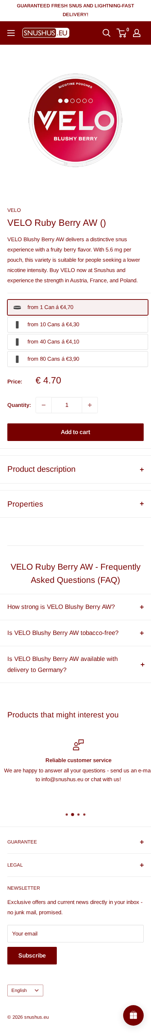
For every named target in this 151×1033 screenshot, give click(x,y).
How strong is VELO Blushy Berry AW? (61, 606)
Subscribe (32, 955)
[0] (121, 33)
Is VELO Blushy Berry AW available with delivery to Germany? (62, 664)
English (19, 990)
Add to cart (75, 432)
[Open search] (107, 33)
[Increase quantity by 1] (89, 405)
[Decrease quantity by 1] (43, 405)
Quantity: (19, 405)
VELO (14, 210)
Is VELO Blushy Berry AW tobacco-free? (62, 632)
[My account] (136, 33)
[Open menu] (11, 33)
